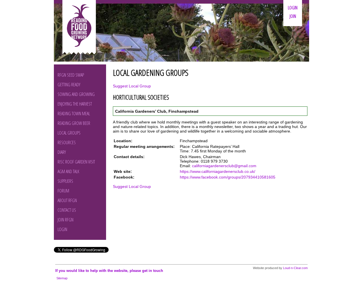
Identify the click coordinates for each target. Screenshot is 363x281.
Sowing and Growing (76, 94)
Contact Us (67, 210)
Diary (62, 152)
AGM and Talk (68, 171)
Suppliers (65, 181)
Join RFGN (65, 220)
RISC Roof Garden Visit (76, 162)
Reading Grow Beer (74, 123)
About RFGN (67, 200)
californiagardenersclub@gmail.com (224, 165)
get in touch (152, 271)
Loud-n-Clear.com (295, 268)
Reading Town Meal (74, 113)
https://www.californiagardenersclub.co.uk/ (217, 171)
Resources (67, 142)
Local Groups (69, 133)
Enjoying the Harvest (75, 104)
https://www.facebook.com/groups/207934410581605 (227, 177)
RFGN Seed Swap (71, 75)
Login (292, 8)
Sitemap (61, 278)
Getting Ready (69, 84)
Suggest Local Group (132, 86)
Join (293, 16)
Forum (63, 191)
